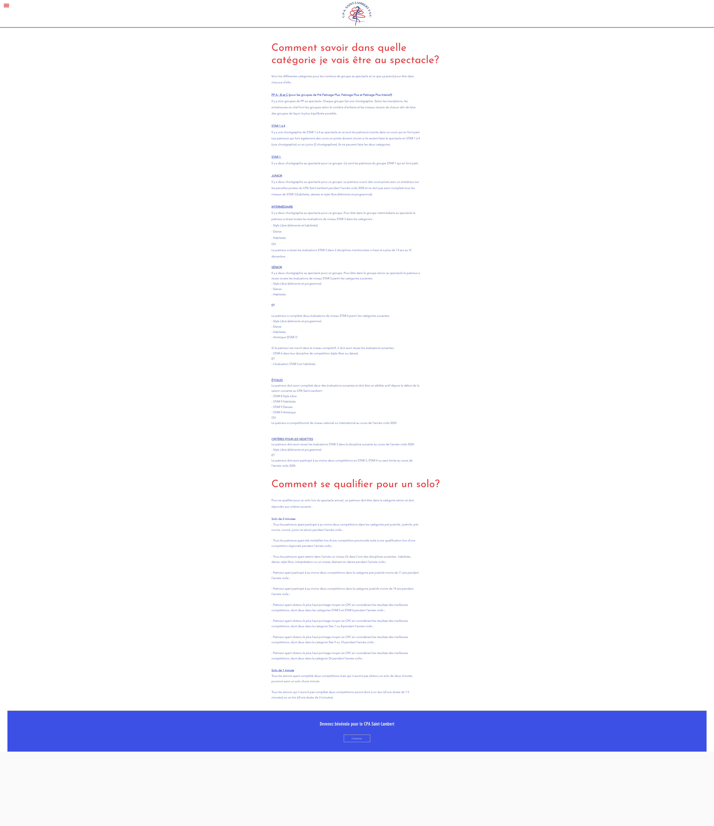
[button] (6, 5)
